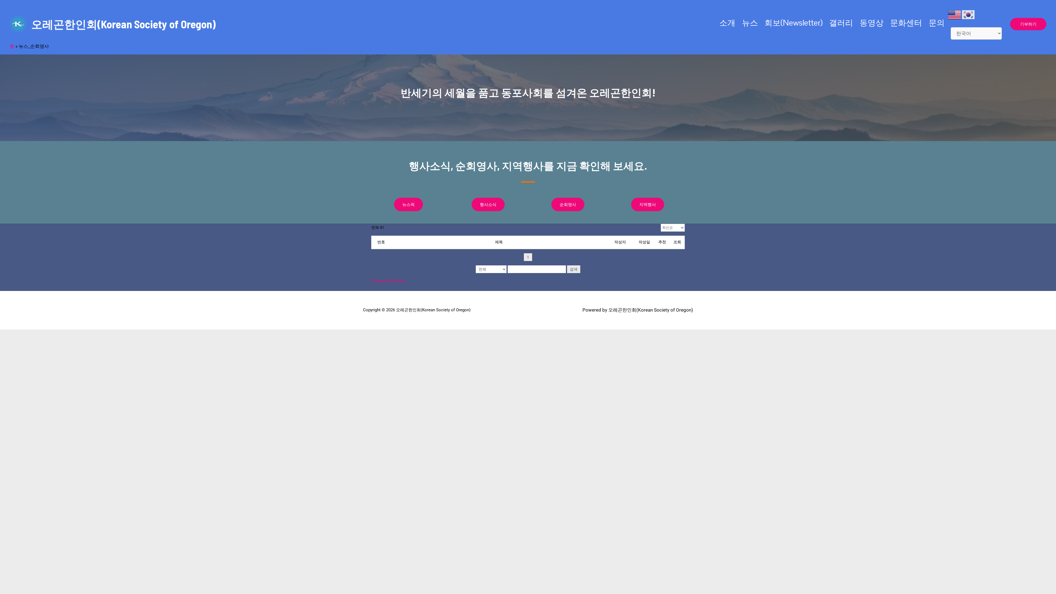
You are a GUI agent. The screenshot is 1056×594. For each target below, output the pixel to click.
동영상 (872, 23)
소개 (727, 23)
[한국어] (968, 14)
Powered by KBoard (388, 281)
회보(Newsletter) (794, 23)
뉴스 (750, 23)
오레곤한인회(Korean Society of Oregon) (123, 24)
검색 (574, 269)
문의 (937, 23)
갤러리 (841, 23)
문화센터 (906, 23)
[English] (955, 14)
